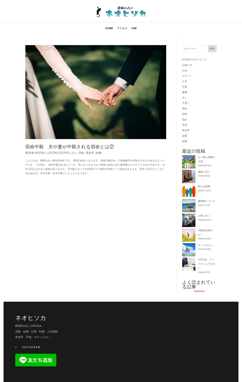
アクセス (122, 28)
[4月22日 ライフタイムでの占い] (188, 265)
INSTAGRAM (31, 347)
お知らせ (187, 65)
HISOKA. (40, 152)
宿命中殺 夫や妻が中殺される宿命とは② (69, 146)
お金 (184, 70)
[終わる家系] (188, 191)
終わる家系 (204, 186)
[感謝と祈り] (188, 177)
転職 (184, 141)
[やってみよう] (188, 250)
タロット (187, 75)
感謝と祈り (204, 171)
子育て (186, 103)
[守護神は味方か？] (188, 235)
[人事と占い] (188, 221)
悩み (184, 119)
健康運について (206, 201)
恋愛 (184, 114)
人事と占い (204, 215)
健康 (184, 92)
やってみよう (205, 245)
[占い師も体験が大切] (188, 162)
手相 (184, 124)
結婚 (98, 152)
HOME (109, 28)
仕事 (184, 86)
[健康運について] (188, 206)
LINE (134, 28)
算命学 (90, 152)
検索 (212, 48)
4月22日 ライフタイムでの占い (206, 263)
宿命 (81, 152)
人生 (184, 81)
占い (74, 152)
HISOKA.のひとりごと (194, 59)
